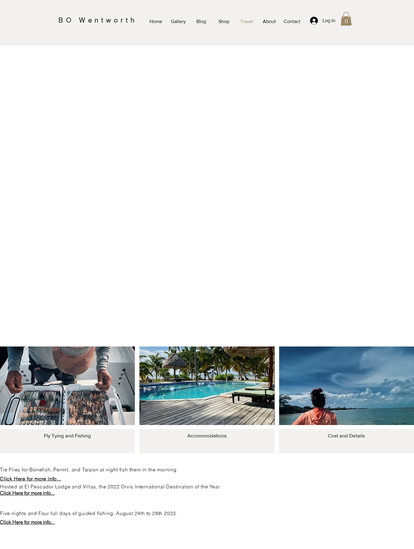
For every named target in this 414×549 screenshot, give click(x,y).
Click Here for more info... (30, 479)
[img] (67, 399)
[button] (346, 18)
